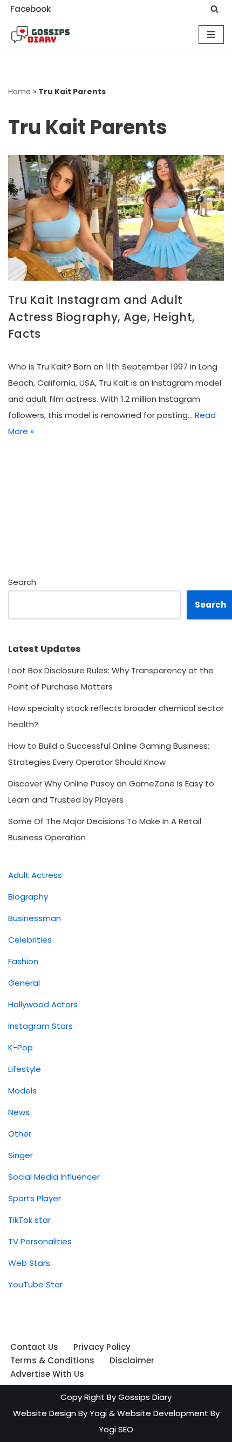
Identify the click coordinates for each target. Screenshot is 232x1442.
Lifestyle (24, 1069)
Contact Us (34, 1347)
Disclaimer (132, 1360)
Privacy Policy (102, 1347)
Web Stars (29, 1263)
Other (19, 1133)
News (19, 1112)
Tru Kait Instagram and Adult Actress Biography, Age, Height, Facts (101, 317)
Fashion (23, 961)
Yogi (97, 1413)
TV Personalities (40, 1241)
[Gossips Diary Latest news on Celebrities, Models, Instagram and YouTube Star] (40, 34)
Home (19, 91)
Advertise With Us (47, 1374)
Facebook (30, 9)
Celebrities (30, 939)
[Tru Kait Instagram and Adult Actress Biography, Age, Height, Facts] (116, 218)
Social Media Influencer (54, 1176)
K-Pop (20, 1047)
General (24, 982)
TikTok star (29, 1219)
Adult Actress (35, 875)
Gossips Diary (145, 1397)
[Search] (214, 9)
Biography (28, 896)
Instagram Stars (40, 1026)
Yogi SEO (116, 1429)
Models (22, 1090)
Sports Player (34, 1198)
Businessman (34, 918)
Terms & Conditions (52, 1360)
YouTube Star (35, 1284)
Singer (20, 1155)
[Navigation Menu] (211, 34)
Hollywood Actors (43, 1004)
